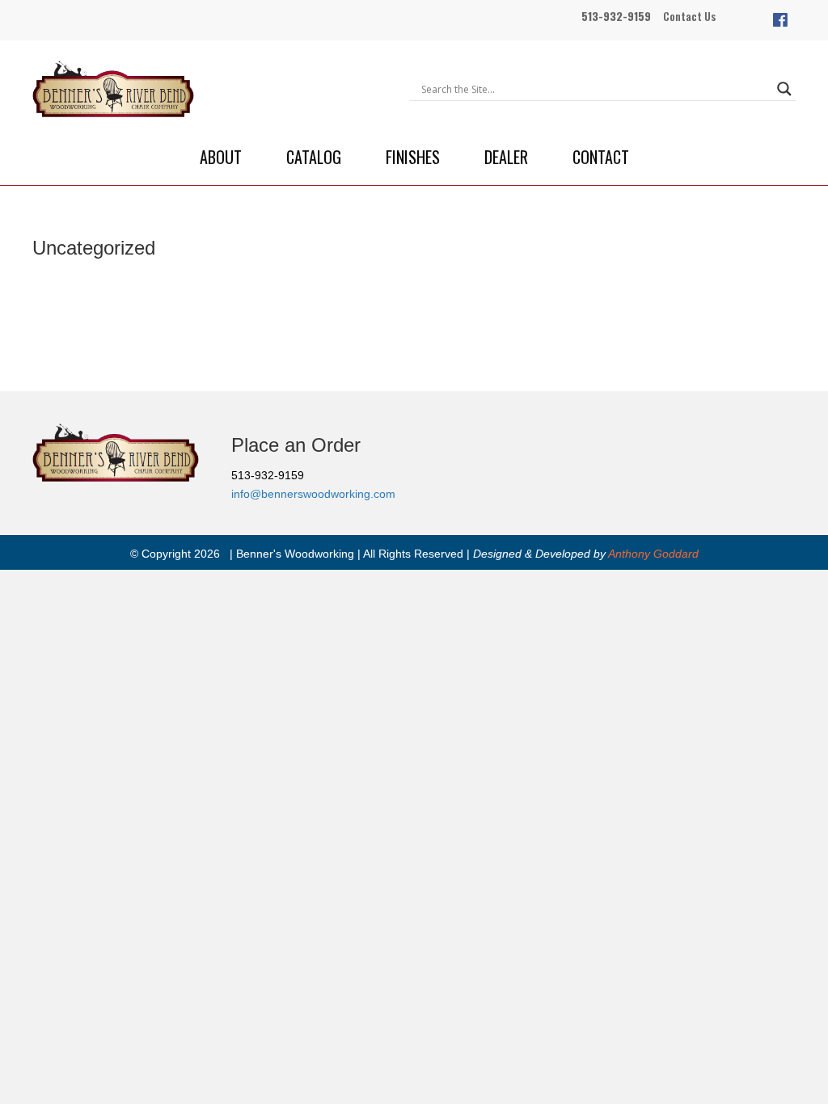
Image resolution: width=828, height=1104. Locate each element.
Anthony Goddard (653, 553)
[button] (780, 20)
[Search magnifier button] (784, 89)
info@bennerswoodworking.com (313, 493)
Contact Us (689, 15)
